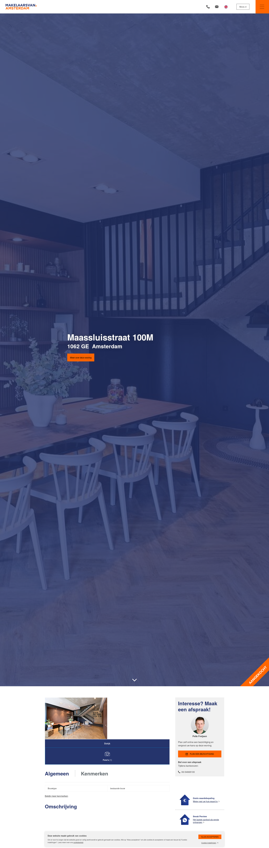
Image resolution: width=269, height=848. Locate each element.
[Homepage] (70, 7)
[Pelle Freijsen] (200, 733)
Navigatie (262, 6)
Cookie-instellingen (208, 843)
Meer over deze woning (80, 357)
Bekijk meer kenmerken (56, 796)
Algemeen (57, 773)
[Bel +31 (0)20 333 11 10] (208, 6)
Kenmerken (94, 773)
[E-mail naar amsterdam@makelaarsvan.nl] (216, 6)
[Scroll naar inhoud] (134, 680)
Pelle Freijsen (200, 736)
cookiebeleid (78, 842)
